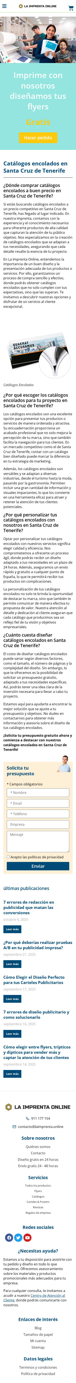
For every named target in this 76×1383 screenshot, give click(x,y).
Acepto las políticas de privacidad (37, 857)
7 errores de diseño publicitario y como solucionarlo (36, 1014)
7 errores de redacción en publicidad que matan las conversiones (28, 907)
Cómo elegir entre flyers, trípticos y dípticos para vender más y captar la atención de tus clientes (37, 1052)
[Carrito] (71, 8)
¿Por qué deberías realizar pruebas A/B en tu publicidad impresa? (37, 944)
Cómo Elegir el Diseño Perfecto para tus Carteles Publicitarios (34, 979)
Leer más (12, 929)
